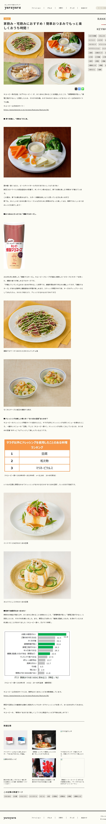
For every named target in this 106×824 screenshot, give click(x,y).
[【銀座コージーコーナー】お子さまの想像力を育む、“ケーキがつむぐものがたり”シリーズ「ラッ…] (72, 767)
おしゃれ (102, 36)
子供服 (98, 57)
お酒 (15, 796)
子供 (91, 57)
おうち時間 (93, 36)
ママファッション (95, 48)
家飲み (63, 796)
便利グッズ (99, 53)
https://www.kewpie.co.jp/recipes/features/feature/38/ (26, 110)
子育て (61, 8)
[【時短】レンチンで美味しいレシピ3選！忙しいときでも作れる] (44, 739)
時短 (70, 796)
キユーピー (24, 796)
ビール (43, 796)
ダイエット (93, 44)
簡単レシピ (78, 796)
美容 (101, 65)
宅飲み (55, 796)
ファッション (36, 8)
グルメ (49, 8)
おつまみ (8, 796)
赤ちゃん (92, 69)
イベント (92, 40)
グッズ (72, 8)
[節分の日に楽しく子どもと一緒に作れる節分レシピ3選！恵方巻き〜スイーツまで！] (15, 767)
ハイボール (34, 796)
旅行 (91, 61)
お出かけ (84, 8)
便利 (91, 53)
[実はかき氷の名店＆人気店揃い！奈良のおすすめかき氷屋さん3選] (44, 767)
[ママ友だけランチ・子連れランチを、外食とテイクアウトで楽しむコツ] (72, 739)
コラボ (100, 40)
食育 (100, 69)
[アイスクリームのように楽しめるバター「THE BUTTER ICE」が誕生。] (15, 739)
